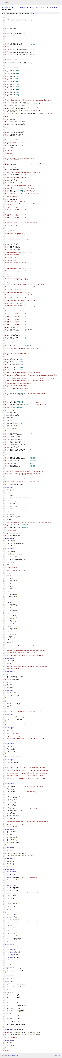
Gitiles (9, 1055)
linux (12, 7)
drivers (50, 7)
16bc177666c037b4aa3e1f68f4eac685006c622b (30, 7)
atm (55, 7)
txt (56, 1055)
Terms (17, 1055)
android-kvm (6, 7)
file (32, 13)
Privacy (13, 1055)
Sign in (58, 2)
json (59, 1055)
